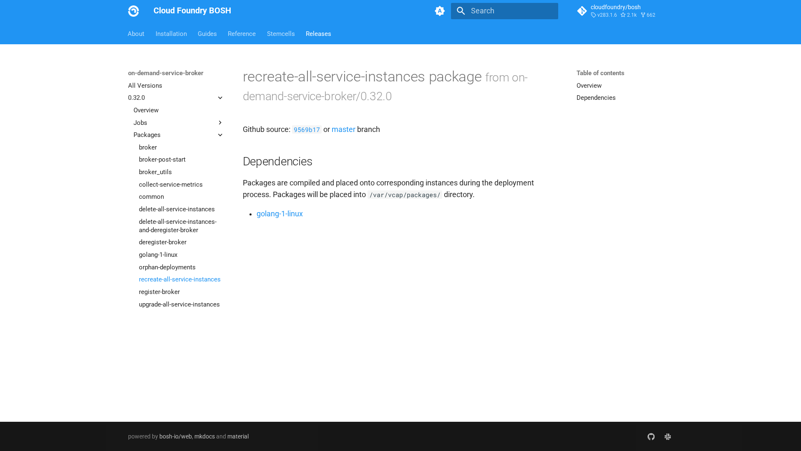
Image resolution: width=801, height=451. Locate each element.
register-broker (159, 292)
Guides (207, 33)
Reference (242, 33)
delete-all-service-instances (177, 209)
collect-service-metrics (171, 184)
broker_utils (155, 172)
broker (148, 147)
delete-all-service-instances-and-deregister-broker (178, 226)
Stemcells (281, 33)
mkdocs (204, 436)
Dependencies (596, 97)
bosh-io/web (175, 436)
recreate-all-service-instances (180, 279)
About (136, 33)
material (238, 436)
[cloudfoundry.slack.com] (667, 436)
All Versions (145, 85)
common (151, 196)
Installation (171, 33)
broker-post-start (162, 159)
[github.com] (651, 436)
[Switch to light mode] (440, 11)
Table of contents (601, 73)
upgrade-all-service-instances (179, 304)
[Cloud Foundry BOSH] (133, 11)
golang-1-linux (158, 254)
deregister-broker (162, 242)
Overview (146, 110)
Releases (318, 33)
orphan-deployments (167, 267)
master (343, 129)
